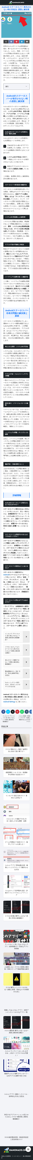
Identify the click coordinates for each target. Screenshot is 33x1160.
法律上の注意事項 (6, 1156)
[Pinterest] (17, 712)
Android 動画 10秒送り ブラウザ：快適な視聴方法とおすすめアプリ (24, 718)
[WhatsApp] (22, 712)
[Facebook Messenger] (8, 712)
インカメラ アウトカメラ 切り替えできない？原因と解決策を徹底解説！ (9, 718)
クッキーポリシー (17, 1156)
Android (6, 575)
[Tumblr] (27, 712)
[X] (13, 712)
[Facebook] (3, 712)
